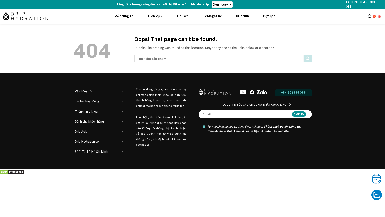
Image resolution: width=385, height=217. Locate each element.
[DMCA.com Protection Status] (12, 172)
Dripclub (242, 16)
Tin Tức (182, 16)
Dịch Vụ (154, 16)
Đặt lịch (269, 16)
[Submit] (308, 58)
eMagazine (213, 16)
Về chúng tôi (124, 16)
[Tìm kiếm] (370, 16)
